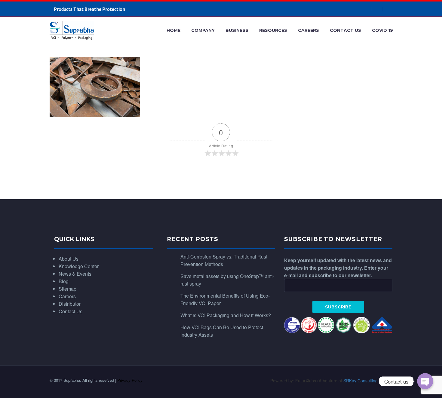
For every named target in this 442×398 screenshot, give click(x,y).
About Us (68, 258)
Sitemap (67, 288)
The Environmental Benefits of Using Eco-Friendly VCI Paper (225, 299)
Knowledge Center (79, 266)
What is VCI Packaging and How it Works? (225, 315)
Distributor (70, 303)
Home (173, 30)
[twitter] (388, 9)
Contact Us (345, 30)
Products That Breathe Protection (89, 9)
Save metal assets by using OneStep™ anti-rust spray (227, 280)
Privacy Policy (130, 380)
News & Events (75, 273)
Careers (308, 30)
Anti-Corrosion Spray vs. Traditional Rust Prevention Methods (223, 260)
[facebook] (366, 9)
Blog (64, 281)
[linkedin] (377, 9)
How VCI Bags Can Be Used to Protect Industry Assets (221, 331)
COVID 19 (382, 30)
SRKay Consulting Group (367, 381)
